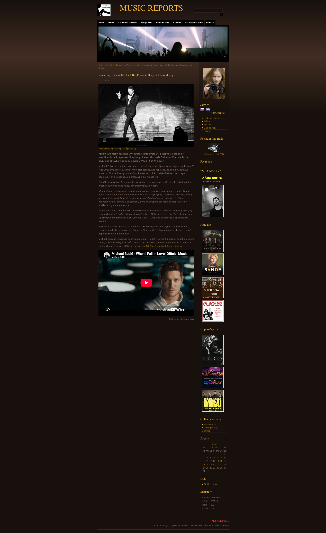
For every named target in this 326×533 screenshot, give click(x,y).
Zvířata (207, 121)
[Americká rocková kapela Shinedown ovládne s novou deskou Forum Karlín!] (213, 298)
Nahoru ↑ (225, 525)
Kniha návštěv (162, 22)
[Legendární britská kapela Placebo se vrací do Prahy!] (213, 321)
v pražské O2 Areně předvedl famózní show (158, 246)
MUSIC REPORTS (151, 7)
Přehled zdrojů (211, 484)
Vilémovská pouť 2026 (214, 154)
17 (204, 464)
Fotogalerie (146, 22)
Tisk (191, 525)
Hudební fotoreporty (213, 118)
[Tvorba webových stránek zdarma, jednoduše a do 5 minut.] (171, 526)
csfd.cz (207, 431)
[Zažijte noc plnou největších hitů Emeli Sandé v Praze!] (213, 274)
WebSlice (183, 525)
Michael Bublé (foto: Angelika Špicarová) (117, 149)
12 (211, 461)
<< (204, 444)
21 (217, 464)
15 (221, 461)
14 (217, 461)
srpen (214, 444)
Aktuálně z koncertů (127, 22)
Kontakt (177, 22)
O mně (111, 22)
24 (204, 468)
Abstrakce (208, 124)
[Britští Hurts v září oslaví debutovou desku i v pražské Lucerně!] (213, 364)
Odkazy (210, 22)
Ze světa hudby (133, 65)
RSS (175, 525)
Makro (207, 131)
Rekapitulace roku (194, 22)
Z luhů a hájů (210, 128)
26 (211, 468)
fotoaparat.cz (210, 424)
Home (101, 22)
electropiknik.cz (211, 428)
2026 (214, 447)
